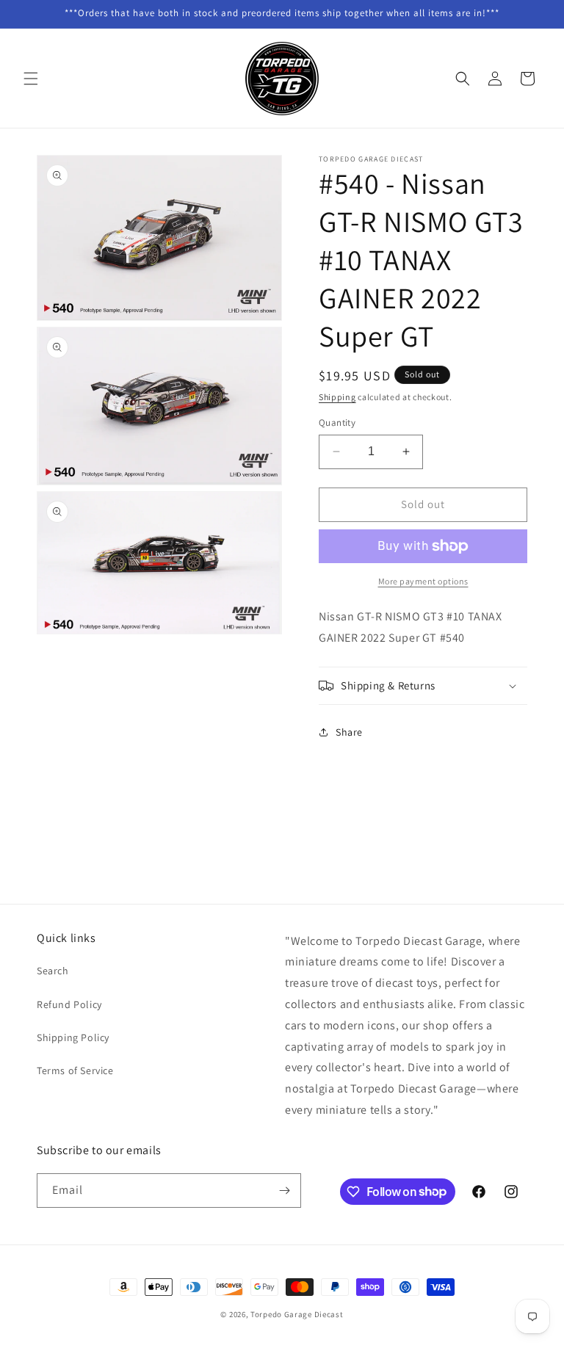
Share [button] (349, 732)
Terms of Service (75, 1070)
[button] (31, 78)
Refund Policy (69, 1004)
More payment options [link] (423, 581)
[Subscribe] (284, 1190)
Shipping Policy (73, 1037)
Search (53, 970)
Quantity (337, 422)
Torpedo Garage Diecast (296, 1314)
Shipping (337, 396)
